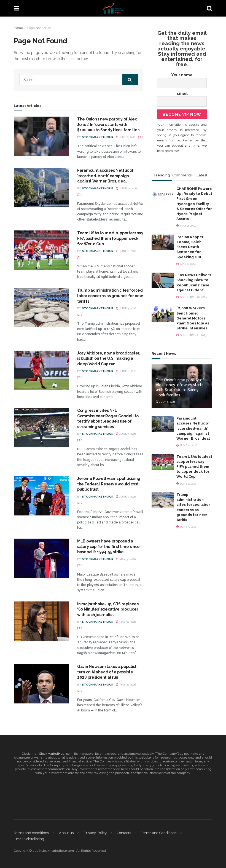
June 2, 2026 (127, 496)
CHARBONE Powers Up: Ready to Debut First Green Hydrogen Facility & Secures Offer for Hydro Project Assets (194, 204)
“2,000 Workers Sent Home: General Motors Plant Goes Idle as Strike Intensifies (192, 318)
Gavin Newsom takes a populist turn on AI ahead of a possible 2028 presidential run (106, 671)
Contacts (124, 833)
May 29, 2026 (127, 684)
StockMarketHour (97, 137)
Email (182, 93)
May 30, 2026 (127, 621)
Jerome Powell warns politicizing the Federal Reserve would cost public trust (108, 483)
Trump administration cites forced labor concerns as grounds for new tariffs (110, 295)
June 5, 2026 (127, 308)
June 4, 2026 (127, 371)
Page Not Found (39, 28)
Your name (182, 75)
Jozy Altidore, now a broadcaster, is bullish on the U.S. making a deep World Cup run (108, 358)
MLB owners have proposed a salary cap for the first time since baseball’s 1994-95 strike (108, 546)
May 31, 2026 (127, 559)
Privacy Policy (95, 833)
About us (66, 833)
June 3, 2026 (127, 433)
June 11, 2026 (128, 188)
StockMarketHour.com (55, 754)
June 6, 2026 (127, 250)
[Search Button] (130, 79)
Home (18, 28)
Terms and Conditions (158, 833)
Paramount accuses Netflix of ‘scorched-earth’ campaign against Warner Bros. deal (105, 175)
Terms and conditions (31, 833)
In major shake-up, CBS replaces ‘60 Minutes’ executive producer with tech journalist (107, 609)
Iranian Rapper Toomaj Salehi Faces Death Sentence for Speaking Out (190, 247)
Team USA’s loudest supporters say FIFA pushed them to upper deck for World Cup (110, 238)
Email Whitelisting (29, 839)
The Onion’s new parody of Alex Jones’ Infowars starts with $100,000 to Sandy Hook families (108, 124)
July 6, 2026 (127, 137)
